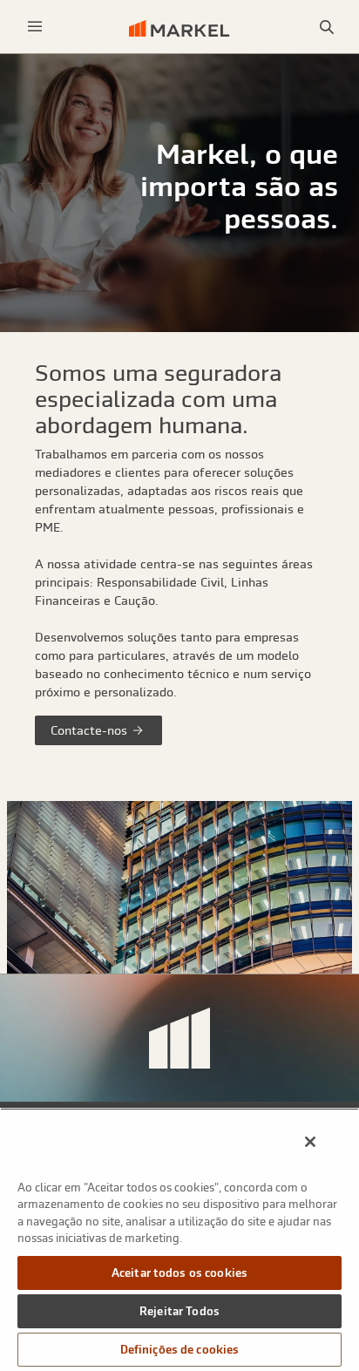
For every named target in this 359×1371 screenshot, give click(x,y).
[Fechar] (310, 1142)
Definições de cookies (180, 1349)
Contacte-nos (91, 730)
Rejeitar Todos (179, 1311)
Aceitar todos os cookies (179, 1272)
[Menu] (35, 26)
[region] (179, 1239)
